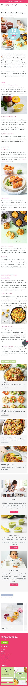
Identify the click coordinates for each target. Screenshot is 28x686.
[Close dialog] (26, 667)
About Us (3, 649)
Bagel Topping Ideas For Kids (8, 410)
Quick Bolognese (5, 383)
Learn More (14, 511)
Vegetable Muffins (5, 198)
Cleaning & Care (5, 656)
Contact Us (3, 665)
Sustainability (4, 658)
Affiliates (3, 662)
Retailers (3, 651)
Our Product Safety (5, 660)
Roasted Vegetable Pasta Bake (9, 437)
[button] (2, 5)
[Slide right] (25, 602)
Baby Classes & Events (6, 654)
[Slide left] (23, 602)
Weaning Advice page (8, 346)
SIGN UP (5, 642)
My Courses (21, 5)
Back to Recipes (5, 9)
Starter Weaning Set (7, 627)
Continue (7, 682)
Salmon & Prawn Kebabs (7, 464)
